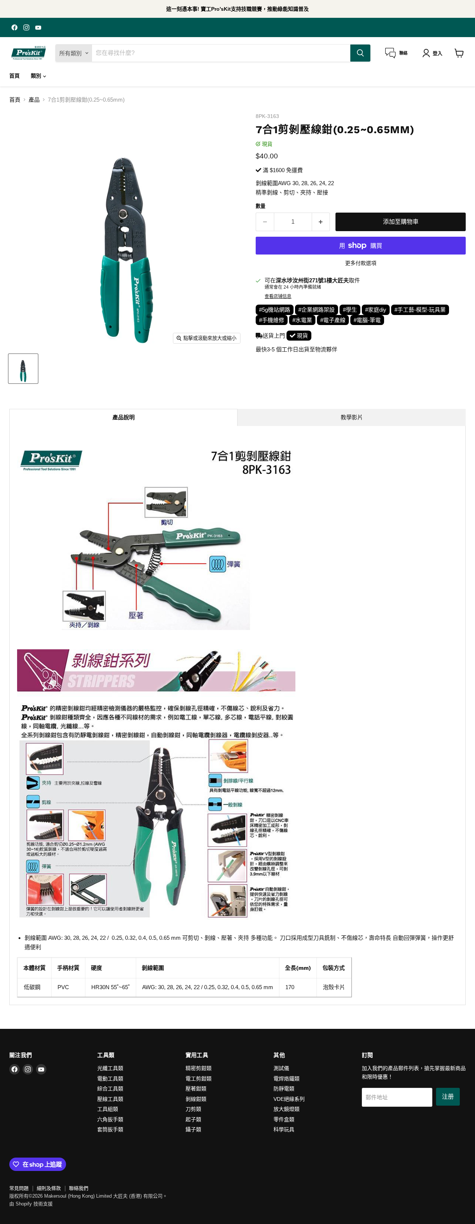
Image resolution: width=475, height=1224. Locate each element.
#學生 (350, 309)
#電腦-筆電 (367, 320)
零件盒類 (283, 1119)
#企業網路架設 (316, 309)
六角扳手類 (110, 1119)
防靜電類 (283, 1089)
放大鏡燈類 (286, 1109)
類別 (37, 76)
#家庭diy (375, 309)
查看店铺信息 (278, 296)
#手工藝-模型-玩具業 (420, 309)
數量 (260, 206)
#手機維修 (271, 320)
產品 (34, 99)
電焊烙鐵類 (286, 1079)
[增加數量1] (321, 222)
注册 (448, 1096)
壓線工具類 (110, 1099)
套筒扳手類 (110, 1129)
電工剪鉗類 (199, 1079)
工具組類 (107, 1109)
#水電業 (302, 320)
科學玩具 (283, 1129)
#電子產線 (332, 320)
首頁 (14, 76)
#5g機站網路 (274, 309)
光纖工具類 (110, 1068)
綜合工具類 (110, 1089)
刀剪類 (193, 1109)
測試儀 (281, 1068)
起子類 (193, 1119)
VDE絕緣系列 (289, 1099)
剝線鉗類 (196, 1099)
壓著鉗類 (196, 1089)
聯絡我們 (78, 1188)
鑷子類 (193, 1129)
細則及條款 (49, 1188)
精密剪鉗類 (199, 1068)
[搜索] (360, 53)
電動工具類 (110, 1079)
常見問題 (19, 1188)
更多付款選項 (360, 263)
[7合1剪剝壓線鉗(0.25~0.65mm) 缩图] (23, 368)
